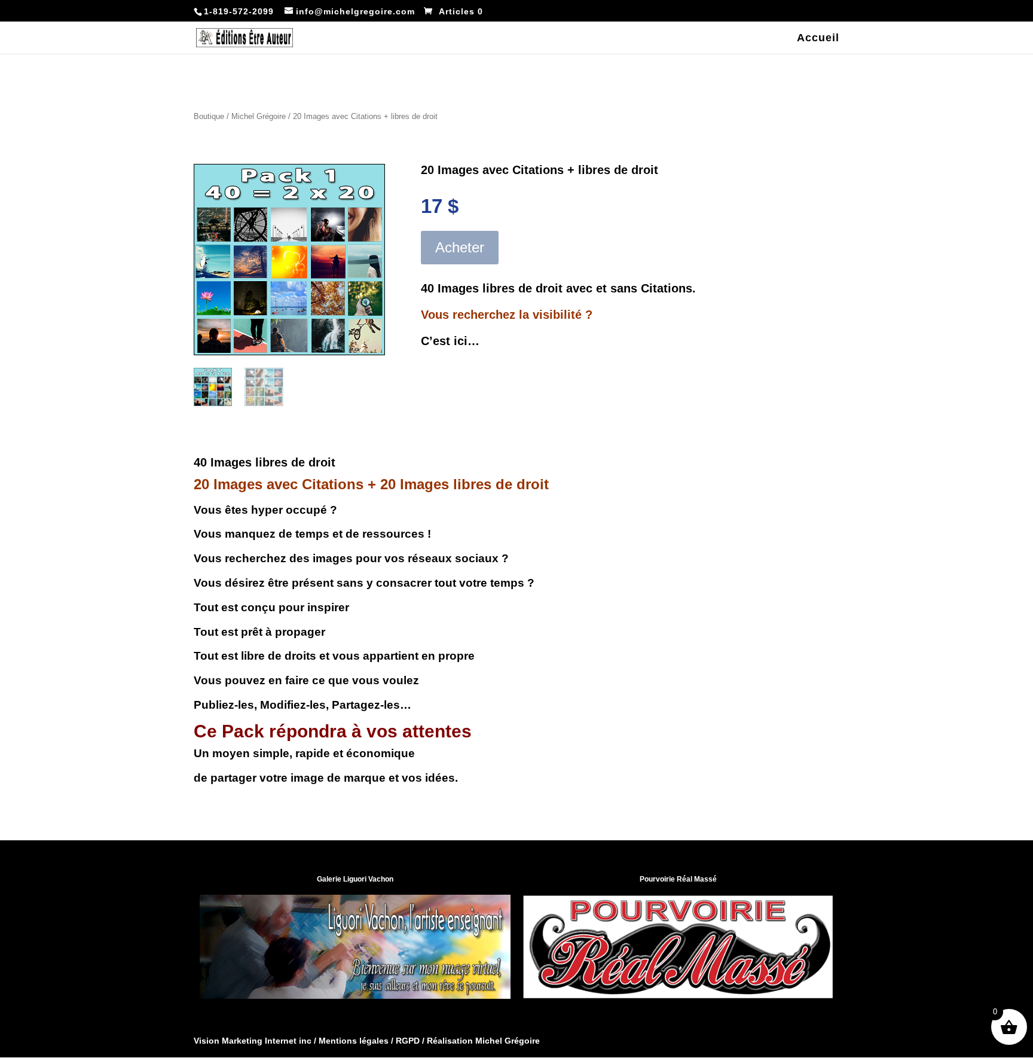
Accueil (818, 38)
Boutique (209, 116)
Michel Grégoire (258, 116)
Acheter (459, 247)
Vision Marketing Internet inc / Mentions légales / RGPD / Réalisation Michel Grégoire (367, 1040)
